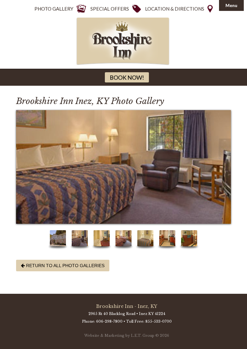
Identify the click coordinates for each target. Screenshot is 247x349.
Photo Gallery (53, 9)
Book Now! (127, 77)
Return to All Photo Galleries (63, 265)
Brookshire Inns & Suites (123, 41)
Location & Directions (174, 9)
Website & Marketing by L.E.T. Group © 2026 (126, 335)
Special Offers (109, 9)
